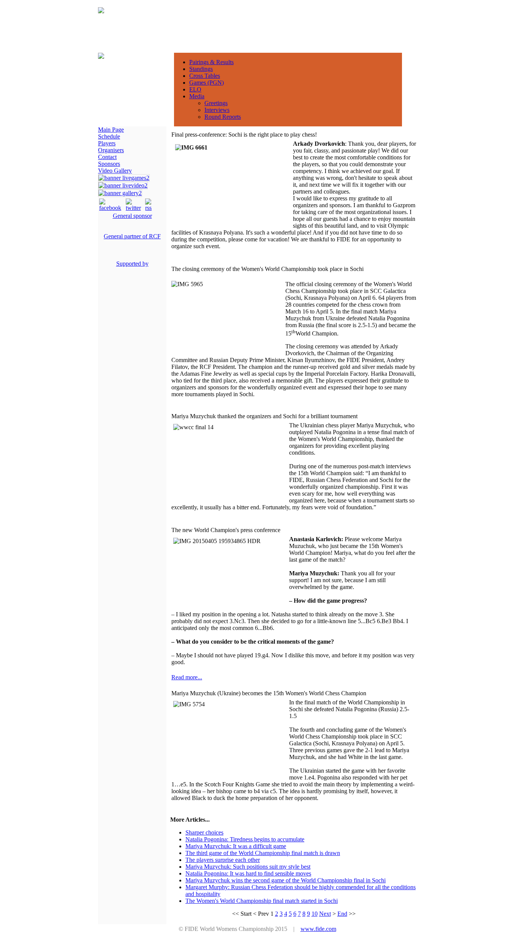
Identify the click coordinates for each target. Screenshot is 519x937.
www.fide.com (318, 929)
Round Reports (222, 116)
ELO (195, 89)
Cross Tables (204, 75)
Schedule (109, 136)
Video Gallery (115, 170)
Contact (107, 157)
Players (107, 143)
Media (196, 96)
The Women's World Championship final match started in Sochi (261, 901)
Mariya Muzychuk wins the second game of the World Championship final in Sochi (285, 880)
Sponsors (109, 164)
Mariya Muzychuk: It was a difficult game (235, 846)
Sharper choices (204, 832)
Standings (201, 69)
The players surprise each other (222, 860)
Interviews (216, 110)
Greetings (216, 103)
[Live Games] (124, 178)
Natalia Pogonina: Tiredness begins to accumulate (244, 839)
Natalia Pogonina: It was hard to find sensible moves (248, 873)
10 (315, 913)
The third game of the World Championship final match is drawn (262, 853)
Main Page (111, 129)
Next (325, 913)
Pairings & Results (211, 62)
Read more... (186, 677)
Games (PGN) (206, 82)
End (342, 913)
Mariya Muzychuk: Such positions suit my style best (247, 866)
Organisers (111, 150)
